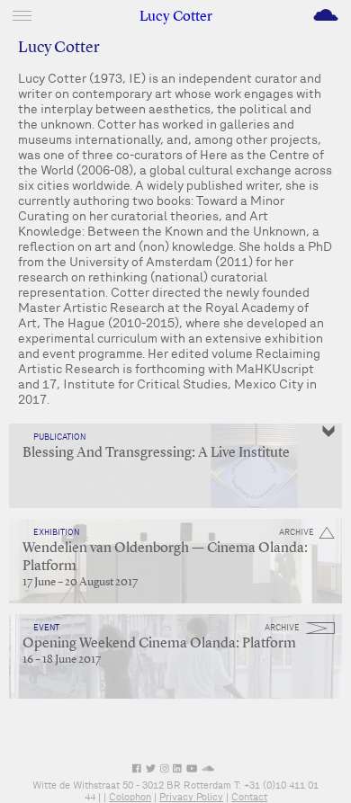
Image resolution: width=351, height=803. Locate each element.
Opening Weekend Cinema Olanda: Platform (159, 644)
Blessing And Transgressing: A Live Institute (156, 453)
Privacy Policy (191, 796)
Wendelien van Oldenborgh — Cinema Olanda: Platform (165, 557)
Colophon (130, 796)
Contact (249, 796)
